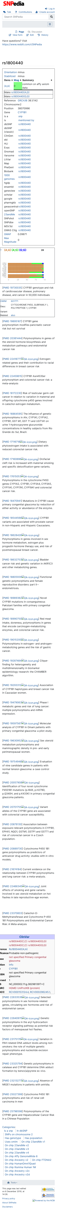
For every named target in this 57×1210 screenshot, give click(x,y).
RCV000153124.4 (19, 991)
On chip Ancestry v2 (16, 1159)
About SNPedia (9, 1202)
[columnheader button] (18, 80)
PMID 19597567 (12, 723)
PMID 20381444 (12, 338)
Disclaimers (7, 1207)
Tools (13, 1182)
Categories (8, 1127)
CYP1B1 (22, 112)
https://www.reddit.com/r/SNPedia (22, 44)
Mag (16, 80)
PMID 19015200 (12, 639)
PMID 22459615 (12, 376)
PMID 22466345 (12, 886)
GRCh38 (22, 100)
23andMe (9, 214)
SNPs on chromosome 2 (19, 1134)
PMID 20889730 (12, 848)
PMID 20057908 (12, 782)
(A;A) (7, 86)
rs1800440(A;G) (20, 92)
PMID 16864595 (12, 413)
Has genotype (13, 1138)
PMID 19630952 (12, 740)
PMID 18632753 (12, 559)
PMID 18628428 (12, 535)
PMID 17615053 (12, 476)
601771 (14, 301)
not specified (16, 957)
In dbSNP (22, 1130)
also (13, 315)
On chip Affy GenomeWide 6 (21, 1156)
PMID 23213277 (12, 1080)
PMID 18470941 (12, 500)
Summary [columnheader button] (28, 80)
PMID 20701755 (12, 806)
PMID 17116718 (11, 441)
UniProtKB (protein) (28, 988)
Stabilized (10, 76)
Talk (9, 12)
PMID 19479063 (12, 702)
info (11, 964)
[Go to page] (51, 17)
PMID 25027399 (12, 1094)
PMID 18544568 (12, 517)
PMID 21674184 (12, 869)
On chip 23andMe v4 (17, 1152)
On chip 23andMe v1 (33, 1141)
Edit (32, 35)
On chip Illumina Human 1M (20, 1167)
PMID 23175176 (12, 1039)
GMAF (7, 234)
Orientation (10, 72)
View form (17, 35)
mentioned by (26, 120)
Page (21, 31)
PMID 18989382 (12, 597)
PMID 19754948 (12, 761)
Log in (52, 8)
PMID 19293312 (12, 685)
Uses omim (11, 1141)
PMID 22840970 (12, 1018)
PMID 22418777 (12, 358)
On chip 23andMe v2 (17, 1145)
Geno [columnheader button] (7, 80)
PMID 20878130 (12, 824)
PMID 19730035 (12, 287)
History (44, 35)
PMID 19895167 (12, 321)
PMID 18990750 (12, 618)
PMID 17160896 (12, 459)
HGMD (13, 988)
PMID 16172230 (12, 393)
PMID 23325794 (12, 1063)
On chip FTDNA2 (41, 1159)
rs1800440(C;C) (18, 941)
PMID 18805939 (12, 576)
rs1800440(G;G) (20, 96)
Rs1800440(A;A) (18, 949)
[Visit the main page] (14, 3)
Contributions (25, 12)
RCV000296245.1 (40, 991)
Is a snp (8, 1130)
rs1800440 (24, 124)
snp (20, 116)
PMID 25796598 (12, 1111)
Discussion (37, 31)
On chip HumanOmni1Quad (20, 1163)
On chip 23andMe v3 (17, 1148)
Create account (47, 12)
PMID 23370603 (12, 913)
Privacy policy (8, 1198)
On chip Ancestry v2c (17, 1170)
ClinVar (24, 937)
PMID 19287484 (12, 660)
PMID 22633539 (12, 997)
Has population (33, 1138)
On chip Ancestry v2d (17, 1174)
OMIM (3, 301)
